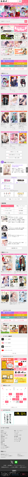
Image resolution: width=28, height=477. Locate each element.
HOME (2, 430)
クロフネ (3, 457)
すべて (7, 205)
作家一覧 (3, 444)
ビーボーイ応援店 (4, 447)
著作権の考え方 (4, 467)
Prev (1, 170)
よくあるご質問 (14, 467)
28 (21, 401)
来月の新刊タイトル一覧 (14, 154)
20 (17, 399)
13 (17, 396)
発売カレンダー (14, 407)
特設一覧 (24, 4)
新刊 (3, 4)
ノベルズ (7, 63)
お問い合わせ (22, 467)
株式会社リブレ (4, 454)
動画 (2, 442)
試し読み (14, 91)
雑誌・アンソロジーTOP (14, 199)
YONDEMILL (20, 455)
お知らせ (21, 213)
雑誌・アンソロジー (7, 61)
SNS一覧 (14, 353)
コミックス (20, 61)
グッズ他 (8, 213)
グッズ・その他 (20, 65)
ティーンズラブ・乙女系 (6, 455)
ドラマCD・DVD (20, 63)
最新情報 (3, 436)
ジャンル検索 (4, 445)
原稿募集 (3, 441)
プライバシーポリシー (18, 465)
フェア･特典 (3, 433)
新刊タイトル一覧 (14, 151)
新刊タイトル (4, 432)
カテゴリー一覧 (7, 68)
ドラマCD (17, 4)
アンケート (3, 448)
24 (6, 401)
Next (27, 170)
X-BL (18, 454)
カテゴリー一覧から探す (14, 157)
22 (24, 399)
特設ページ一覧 (4, 435)
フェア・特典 (10, 4)
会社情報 (9, 465)
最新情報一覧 (14, 248)
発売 (20, 1)
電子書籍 (7, 65)
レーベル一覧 (21, 68)
